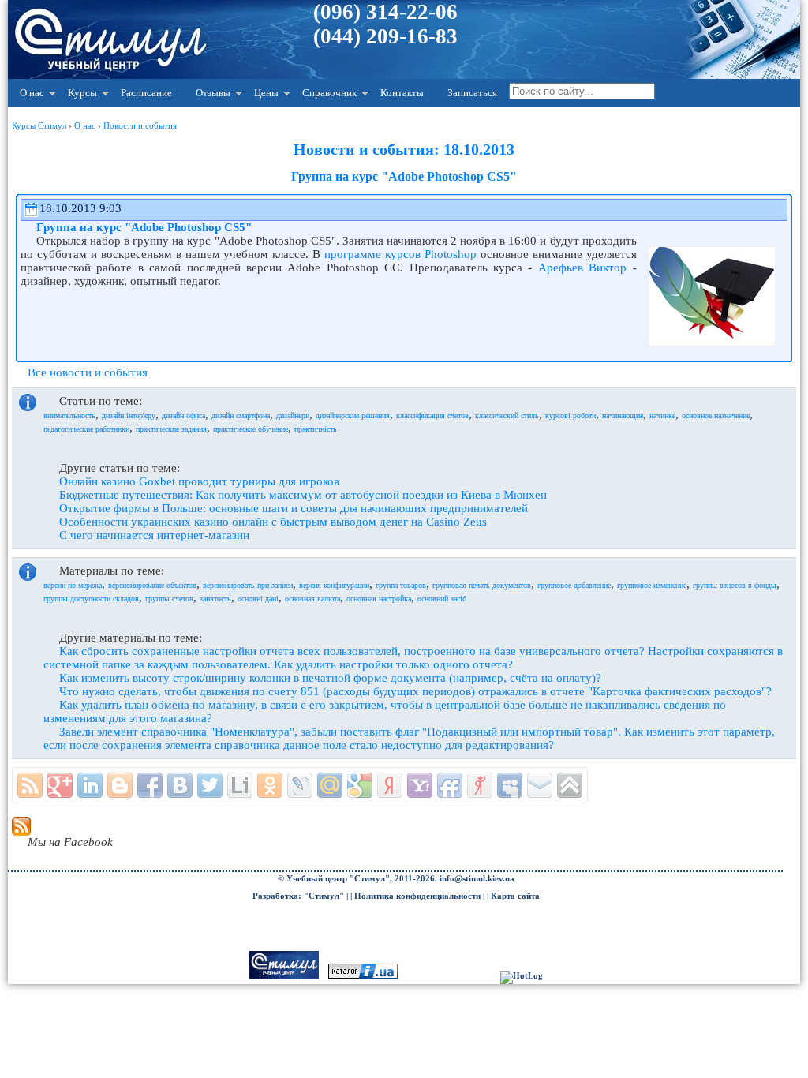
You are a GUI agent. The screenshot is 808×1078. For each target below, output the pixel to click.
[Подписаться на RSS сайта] (30, 785)
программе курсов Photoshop (400, 254)
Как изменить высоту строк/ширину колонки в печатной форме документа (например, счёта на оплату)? (330, 678)
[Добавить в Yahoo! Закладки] (419, 785)
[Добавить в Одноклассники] (269, 785)
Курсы (82, 93)
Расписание (146, 93)
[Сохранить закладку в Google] (359, 785)
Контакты (402, 93)
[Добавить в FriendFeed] (449, 785)
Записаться (472, 93)
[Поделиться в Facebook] (150, 785)
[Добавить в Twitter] (210, 785)
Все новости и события (88, 372)
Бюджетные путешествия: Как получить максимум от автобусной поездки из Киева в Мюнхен (303, 494)
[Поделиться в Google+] (60, 785)
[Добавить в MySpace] (509, 785)
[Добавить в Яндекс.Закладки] (389, 785)
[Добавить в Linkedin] (90, 785)
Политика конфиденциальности (417, 896)
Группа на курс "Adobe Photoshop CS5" (144, 227)
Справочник (329, 93)
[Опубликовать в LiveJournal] (299, 785)
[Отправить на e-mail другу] (539, 785)
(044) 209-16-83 (385, 36)
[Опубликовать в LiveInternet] (239, 785)
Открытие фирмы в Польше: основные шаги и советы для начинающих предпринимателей (293, 508)
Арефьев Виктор (582, 267)
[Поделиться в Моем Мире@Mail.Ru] (329, 785)
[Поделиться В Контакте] (180, 785)
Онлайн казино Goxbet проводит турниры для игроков (199, 481)
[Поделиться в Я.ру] (479, 785)
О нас (32, 93)
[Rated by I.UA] (363, 975)
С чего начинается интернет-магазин (154, 535)
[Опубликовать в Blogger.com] (120, 785)
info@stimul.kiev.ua (477, 878)
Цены (266, 93)
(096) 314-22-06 (385, 12)
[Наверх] (569, 785)
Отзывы (213, 93)
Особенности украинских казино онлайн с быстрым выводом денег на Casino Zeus (273, 521)
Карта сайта (515, 896)
